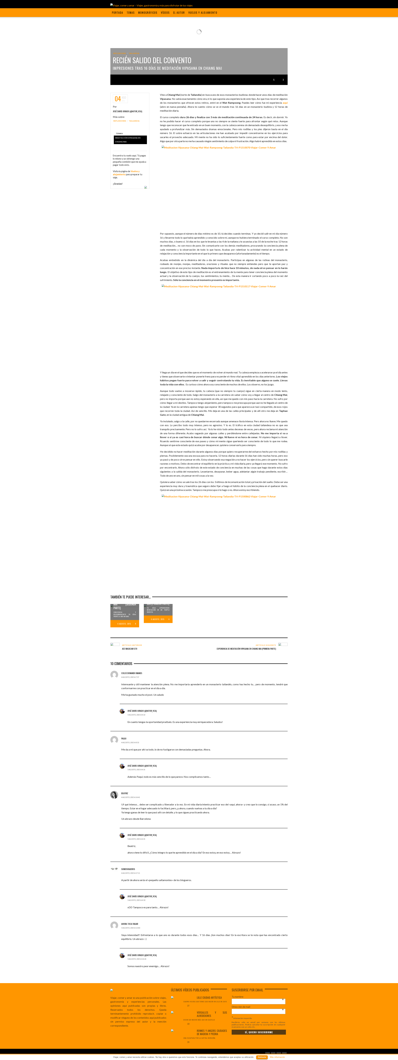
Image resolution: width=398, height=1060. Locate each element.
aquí (285, 102)
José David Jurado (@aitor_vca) (127, 111)
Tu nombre (258, 996)
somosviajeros (128, 869)
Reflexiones (119, 53)
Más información (277, 1057)
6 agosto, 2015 (124, 624)
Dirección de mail (258, 1007)
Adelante (262, 1057)
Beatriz (124, 793)
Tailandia (134, 53)
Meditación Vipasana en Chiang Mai (127, 140)
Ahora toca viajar (129, 923)
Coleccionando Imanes (131, 673)
